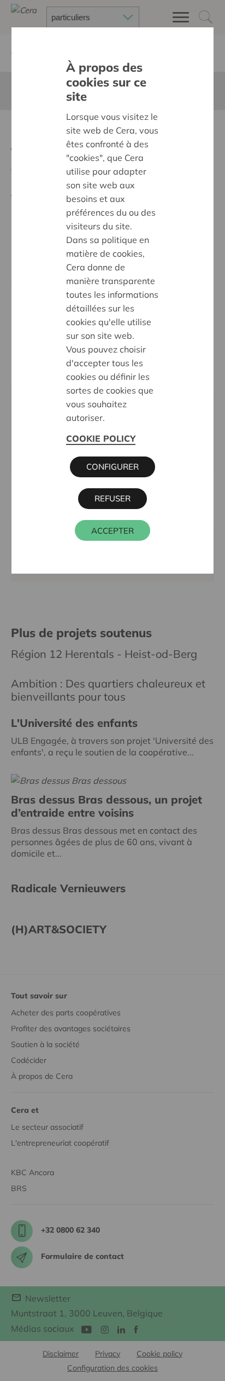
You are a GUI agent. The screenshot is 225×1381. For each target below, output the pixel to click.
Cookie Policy (100, 438)
